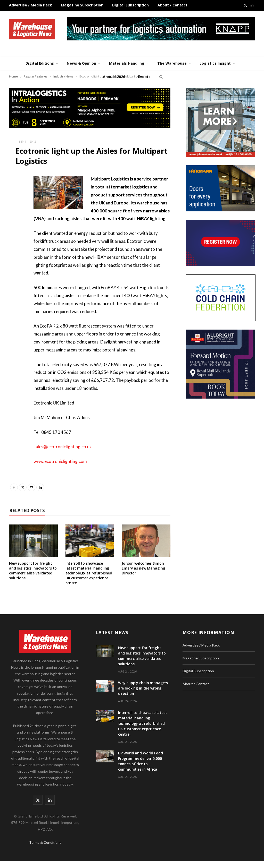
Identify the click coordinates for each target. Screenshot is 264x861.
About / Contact (172, 5)
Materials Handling (126, 63)
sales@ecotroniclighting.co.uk (63, 446)
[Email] (14, 221)
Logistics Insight (215, 63)
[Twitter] (14, 207)
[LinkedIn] (14, 234)
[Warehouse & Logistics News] (32, 29)
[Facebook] (14, 194)
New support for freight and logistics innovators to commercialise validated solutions (33, 570)
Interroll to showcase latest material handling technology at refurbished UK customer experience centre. (88, 573)
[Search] (160, 76)
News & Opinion (81, 63)
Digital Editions (40, 63)
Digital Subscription (130, 5)
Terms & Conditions (45, 842)
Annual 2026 (114, 76)
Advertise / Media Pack (30, 5)
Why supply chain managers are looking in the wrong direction (143, 688)
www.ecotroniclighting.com (60, 461)
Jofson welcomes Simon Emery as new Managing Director (143, 568)
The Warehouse (172, 63)
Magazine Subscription (82, 5)
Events (144, 76)
